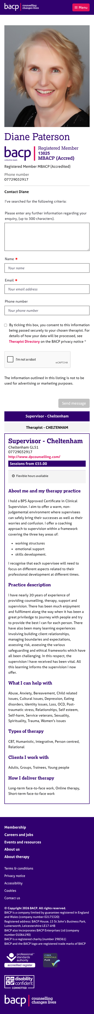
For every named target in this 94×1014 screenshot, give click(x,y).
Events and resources (22, 842)
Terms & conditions (18, 868)
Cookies (10, 891)
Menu (83, 7)
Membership (15, 827)
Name (9, 259)
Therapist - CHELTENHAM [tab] (47, 427)
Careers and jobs (18, 834)
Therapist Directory (24, 341)
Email (9, 280)
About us (12, 849)
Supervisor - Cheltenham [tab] (47, 416)
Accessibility (13, 883)
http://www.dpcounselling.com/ (34, 456)
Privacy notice (14, 876)
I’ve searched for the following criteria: (35, 201)
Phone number (16, 301)
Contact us (12, 898)
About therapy (16, 856)
